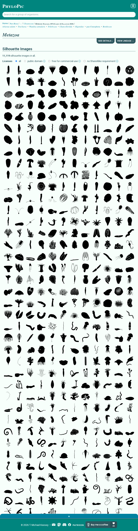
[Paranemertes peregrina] (8, 419)
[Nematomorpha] (107, 501)
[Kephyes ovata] (52, 361)
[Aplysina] (96, 361)
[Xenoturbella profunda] (30, 140)
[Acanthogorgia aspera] (96, 349)
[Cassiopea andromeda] (19, 419)
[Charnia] (118, 93)
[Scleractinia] (19, 198)
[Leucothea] (85, 268)
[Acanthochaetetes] (107, 303)
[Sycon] (74, 268)
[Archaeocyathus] (85, 116)
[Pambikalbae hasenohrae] (118, 140)
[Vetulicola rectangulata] (8, 326)
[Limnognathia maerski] (107, 407)
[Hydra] (118, 489)
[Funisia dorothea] (63, 81)
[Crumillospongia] (41, 128)
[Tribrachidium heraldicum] (63, 70)
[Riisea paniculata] (8, 396)
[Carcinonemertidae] (96, 477)
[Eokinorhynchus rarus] (19, 326)
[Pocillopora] (85, 384)
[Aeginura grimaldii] (52, 501)
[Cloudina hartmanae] (52, 221)
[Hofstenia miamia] (107, 326)
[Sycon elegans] (41, 279)
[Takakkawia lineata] (52, 140)
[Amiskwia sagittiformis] (19, 477)
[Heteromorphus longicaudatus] (63, 210)
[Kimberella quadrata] (8, 151)
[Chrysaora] (63, 314)
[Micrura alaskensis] (30, 489)
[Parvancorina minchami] (63, 175)
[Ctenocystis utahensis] (129, 268)
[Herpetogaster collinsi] (30, 186)
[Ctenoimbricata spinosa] (118, 279)
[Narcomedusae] (41, 361)
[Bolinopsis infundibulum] (19, 244)
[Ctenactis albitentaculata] (30, 210)
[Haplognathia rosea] (129, 419)
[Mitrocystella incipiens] (107, 454)
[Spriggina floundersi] (118, 175)
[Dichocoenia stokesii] (118, 291)
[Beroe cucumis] (129, 221)
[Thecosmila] (63, 338)
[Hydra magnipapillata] (118, 501)
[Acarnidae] (41, 175)
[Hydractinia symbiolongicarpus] (52, 431)
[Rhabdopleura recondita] (96, 256)
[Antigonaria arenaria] (19, 140)
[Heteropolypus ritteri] (8, 349)
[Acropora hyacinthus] (74, 431)
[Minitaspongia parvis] (107, 221)
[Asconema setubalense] (118, 349)
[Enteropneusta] (30, 501)
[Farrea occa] (107, 244)
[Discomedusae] (52, 291)
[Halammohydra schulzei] (96, 396)
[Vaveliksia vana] (19, 70)
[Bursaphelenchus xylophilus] (74, 501)
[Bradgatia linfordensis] (19, 105)
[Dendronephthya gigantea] (96, 221)
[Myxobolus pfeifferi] (85, 244)
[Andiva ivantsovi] (74, 151)
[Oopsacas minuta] (19, 279)
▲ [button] (69, 516)
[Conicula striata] (85, 128)
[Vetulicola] (8, 407)
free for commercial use (66, 61)
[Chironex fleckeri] (96, 244)
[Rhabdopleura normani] (107, 489)
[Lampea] (52, 175)
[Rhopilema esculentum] (85, 326)
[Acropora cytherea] (41, 489)
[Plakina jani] (74, 140)
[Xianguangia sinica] (41, 81)
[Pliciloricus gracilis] (52, 396)
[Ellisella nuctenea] (30, 373)
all (20, 61)
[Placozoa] (129, 93)
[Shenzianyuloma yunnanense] (41, 326)
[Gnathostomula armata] (41, 303)
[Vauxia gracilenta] (19, 233)
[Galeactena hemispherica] (118, 116)
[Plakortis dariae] (129, 198)
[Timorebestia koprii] (118, 326)
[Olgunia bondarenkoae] (129, 81)
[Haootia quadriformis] (74, 221)
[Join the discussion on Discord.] (64, 525)
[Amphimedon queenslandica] (8, 198)
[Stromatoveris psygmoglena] (74, 93)
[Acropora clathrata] (41, 419)
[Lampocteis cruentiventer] (52, 268)
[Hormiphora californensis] (107, 163)
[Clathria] (118, 477)
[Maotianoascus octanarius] (41, 93)
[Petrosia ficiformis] (8, 477)
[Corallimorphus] (118, 303)
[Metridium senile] (30, 163)
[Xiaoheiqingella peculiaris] (96, 501)
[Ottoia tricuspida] (41, 466)
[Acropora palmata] (74, 396)
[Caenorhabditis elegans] (63, 419)
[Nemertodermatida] (129, 175)
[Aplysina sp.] (30, 233)
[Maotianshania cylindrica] (63, 407)
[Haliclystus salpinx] (19, 303)
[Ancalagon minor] (30, 326)
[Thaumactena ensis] (96, 128)
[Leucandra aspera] (85, 279)
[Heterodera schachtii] (41, 384)
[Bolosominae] (52, 338)
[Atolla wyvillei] (96, 303)
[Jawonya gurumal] (30, 116)
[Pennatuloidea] (19, 338)
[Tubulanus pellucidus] (74, 326)
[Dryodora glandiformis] (30, 221)
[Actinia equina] (41, 163)
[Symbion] (30, 442)
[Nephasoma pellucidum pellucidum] (129, 501)
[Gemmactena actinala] (85, 105)
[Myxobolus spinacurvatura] (19, 163)
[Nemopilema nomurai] (30, 349)
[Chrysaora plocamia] (85, 512)
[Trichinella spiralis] (19, 454)
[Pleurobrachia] (19, 175)
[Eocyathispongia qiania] (30, 81)
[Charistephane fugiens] (30, 198)
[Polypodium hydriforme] (19, 186)
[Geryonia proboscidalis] (107, 477)
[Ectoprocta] (74, 384)
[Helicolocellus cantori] (63, 151)
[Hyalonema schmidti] (8, 279)
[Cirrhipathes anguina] (74, 407)
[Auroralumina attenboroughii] (96, 140)
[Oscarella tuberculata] (74, 116)
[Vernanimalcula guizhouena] (52, 116)
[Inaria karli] (19, 116)
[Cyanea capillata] (107, 314)
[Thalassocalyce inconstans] (19, 256)
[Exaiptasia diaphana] (52, 373)
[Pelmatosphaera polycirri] (129, 396)
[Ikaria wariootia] (129, 116)
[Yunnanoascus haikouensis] (129, 151)
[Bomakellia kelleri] (107, 105)
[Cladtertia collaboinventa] (52, 93)
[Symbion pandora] (129, 442)
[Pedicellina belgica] (19, 384)
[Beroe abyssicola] (30, 256)
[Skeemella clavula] (107, 175)
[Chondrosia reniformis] (129, 303)
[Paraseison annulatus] (52, 454)
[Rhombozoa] (63, 349)
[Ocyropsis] (30, 314)
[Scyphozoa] (118, 256)
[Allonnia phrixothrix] (74, 70)
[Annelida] (30, 338)
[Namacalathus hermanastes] (8, 466)
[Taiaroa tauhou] (52, 303)
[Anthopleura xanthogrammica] (41, 186)
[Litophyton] (96, 373)
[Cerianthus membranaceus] (107, 268)
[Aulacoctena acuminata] (85, 163)
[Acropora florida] (52, 489)
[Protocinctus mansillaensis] (74, 349)
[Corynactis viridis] (85, 349)
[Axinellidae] (107, 279)
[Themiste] (30, 512)
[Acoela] (8, 244)
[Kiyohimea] (30, 291)
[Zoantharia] (41, 268)
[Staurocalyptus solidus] (74, 163)
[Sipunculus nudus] (96, 442)
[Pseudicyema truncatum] (52, 349)
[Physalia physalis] (107, 419)
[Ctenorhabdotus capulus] (8, 140)
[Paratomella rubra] (52, 128)
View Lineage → (125, 41)
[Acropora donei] (96, 454)
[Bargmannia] (30, 419)
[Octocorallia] (118, 221)
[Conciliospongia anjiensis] (63, 128)
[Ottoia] (107, 431)
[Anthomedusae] (8, 338)
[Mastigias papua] (8, 291)
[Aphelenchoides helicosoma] (8, 431)
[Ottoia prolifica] (30, 466)
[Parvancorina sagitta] (52, 151)
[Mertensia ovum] (129, 186)
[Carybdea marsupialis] (30, 268)
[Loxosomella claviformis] (52, 407)
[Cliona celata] (52, 279)
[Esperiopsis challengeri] (41, 501)
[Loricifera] (107, 373)
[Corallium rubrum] (85, 221)
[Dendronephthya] (30, 361)
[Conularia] (96, 291)
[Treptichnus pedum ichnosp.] (96, 466)
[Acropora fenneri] (129, 407)
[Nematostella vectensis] (63, 396)
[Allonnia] (96, 70)
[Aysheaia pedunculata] (30, 454)
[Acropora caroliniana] (118, 384)
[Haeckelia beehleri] (19, 210)
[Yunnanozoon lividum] (19, 501)
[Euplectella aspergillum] (41, 198)
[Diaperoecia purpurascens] (118, 442)
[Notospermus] (96, 419)
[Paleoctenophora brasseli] (52, 163)
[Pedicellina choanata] (85, 373)
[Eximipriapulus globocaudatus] (30, 384)
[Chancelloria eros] (118, 70)
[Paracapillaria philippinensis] (74, 512)
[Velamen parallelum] (118, 233)
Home (5, 23)
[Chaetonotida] (63, 512)
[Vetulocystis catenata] (52, 210)
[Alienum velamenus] (85, 233)
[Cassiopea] (74, 419)
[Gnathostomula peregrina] (85, 291)
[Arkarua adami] (52, 81)
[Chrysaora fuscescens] (85, 303)
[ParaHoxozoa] (118, 81)
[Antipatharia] (30, 279)
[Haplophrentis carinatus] (85, 454)
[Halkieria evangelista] (63, 501)
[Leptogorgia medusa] (19, 361)
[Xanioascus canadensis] (63, 198)
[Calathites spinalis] (52, 70)
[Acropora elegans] (63, 477)
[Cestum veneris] (74, 256)
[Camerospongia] (118, 361)
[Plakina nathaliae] (118, 198)
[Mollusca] (107, 396)
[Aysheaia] (107, 384)
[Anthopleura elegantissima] (85, 175)
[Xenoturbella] (129, 128)
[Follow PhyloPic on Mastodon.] (59, 525)
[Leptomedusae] (41, 373)
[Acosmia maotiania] (96, 314)
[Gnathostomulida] (74, 279)
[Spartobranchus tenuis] (74, 373)
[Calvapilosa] (129, 489)
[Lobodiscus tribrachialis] (85, 81)
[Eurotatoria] (85, 501)
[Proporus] (52, 314)
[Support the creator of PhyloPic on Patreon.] (78, 525)
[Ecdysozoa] (96, 268)
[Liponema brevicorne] (41, 338)
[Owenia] (63, 431)
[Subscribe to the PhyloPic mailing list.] (54, 525)
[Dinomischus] (107, 70)
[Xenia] (96, 326)
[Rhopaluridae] (52, 466)
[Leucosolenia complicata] (74, 244)
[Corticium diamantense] (74, 128)
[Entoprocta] (129, 373)
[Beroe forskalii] (41, 256)
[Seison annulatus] (118, 407)
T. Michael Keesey (39, 525)
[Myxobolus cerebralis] (74, 466)
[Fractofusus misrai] (8, 128)
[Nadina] (107, 116)
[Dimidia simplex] (19, 81)
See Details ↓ (105, 41)
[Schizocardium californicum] (8, 501)
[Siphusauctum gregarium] (74, 81)
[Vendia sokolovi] (30, 105)
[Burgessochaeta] (129, 314)
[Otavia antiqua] (41, 70)
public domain (36, 61)
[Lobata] (41, 233)
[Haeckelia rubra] (41, 210)
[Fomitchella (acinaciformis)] (107, 466)
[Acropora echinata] (41, 431)
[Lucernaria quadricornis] (74, 303)
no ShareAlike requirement (102, 61)
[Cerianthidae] (74, 314)
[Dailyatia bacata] (63, 361)
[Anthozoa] (118, 163)
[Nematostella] (74, 477)
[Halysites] (107, 140)
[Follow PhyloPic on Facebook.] (69, 525)
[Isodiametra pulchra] (85, 314)
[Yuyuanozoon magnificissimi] (85, 466)
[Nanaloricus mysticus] (19, 466)
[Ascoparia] (85, 140)
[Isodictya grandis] (118, 431)
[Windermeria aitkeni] (52, 105)
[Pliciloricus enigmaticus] (96, 384)
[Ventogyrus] (63, 268)
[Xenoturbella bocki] (19, 128)
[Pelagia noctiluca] (129, 291)
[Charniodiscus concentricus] (63, 163)
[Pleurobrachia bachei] (52, 198)
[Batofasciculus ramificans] (85, 93)
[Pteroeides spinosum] (85, 431)
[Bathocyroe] (19, 314)
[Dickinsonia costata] (41, 116)
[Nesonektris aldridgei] (8, 303)
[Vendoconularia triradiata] (63, 140)
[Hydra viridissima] (118, 512)
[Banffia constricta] (96, 163)
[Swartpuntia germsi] (63, 116)
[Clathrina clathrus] (41, 151)
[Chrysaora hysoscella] (85, 407)
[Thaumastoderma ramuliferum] (118, 373)
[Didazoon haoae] (52, 442)
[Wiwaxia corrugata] (118, 419)
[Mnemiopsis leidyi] (107, 233)
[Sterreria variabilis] (129, 233)
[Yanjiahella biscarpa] (129, 244)
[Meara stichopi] (8, 175)
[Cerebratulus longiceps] (74, 454)
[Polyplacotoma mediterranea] (30, 128)
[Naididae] (8, 384)
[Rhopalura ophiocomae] (52, 384)
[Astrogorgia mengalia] (19, 268)
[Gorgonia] (74, 291)
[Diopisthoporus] (96, 116)
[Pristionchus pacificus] (41, 442)
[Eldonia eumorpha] (19, 291)
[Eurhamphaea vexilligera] (96, 279)
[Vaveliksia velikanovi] (8, 70)
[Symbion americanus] (129, 384)
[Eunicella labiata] (63, 291)
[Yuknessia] (52, 512)
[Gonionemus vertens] (52, 326)
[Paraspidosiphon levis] (107, 512)
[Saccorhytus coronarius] (41, 349)
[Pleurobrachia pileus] (129, 163)
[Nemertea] (85, 338)
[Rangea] (19, 151)
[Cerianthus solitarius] (63, 279)
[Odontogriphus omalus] (74, 338)
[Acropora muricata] (129, 466)
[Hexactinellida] (129, 140)
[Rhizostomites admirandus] (107, 361)
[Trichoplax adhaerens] (30, 93)
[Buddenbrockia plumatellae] (8, 221)
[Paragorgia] (8, 233)
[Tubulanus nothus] (63, 326)
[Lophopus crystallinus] (85, 489)
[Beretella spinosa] (118, 268)
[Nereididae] (19, 512)
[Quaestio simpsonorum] (107, 81)
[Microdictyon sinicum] (30, 396)
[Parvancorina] (30, 151)
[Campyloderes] (85, 419)
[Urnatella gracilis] (19, 396)
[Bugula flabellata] (85, 396)
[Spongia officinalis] (74, 233)
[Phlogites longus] (118, 186)
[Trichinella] (118, 396)
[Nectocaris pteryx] (129, 512)
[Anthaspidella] (8, 268)
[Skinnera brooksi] (30, 70)
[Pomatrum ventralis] (129, 431)
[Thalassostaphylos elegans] (96, 151)
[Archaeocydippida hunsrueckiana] (74, 210)
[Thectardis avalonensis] (8, 81)
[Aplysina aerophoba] (118, 244)
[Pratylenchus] (41, 454)
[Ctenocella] (107, 338)
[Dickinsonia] (8, 93)
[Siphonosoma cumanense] (129, 454)
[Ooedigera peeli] (19, 373)
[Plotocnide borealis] (41, 407)
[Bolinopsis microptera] (41, 244)
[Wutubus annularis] (85, 70)
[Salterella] (107, 93)
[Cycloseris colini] (107, 186)
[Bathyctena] (8, 186)
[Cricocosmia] (19, 407)
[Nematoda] (85, 442)
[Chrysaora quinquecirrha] (129, 279)
